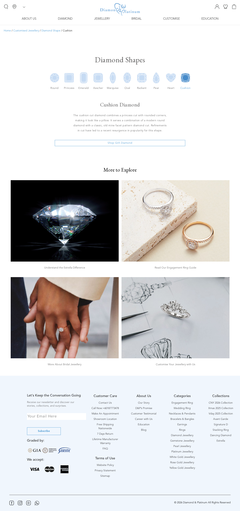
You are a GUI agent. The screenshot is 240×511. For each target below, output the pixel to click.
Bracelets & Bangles (182, 419)
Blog (143, 430)
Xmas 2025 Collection (220, 408)
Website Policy (105, 465)
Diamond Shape (50, 30)
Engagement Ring (182, 403)
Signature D (221, 424)
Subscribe (44, 431)
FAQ (105, 448)
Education (209, 18)
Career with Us (143, 419)
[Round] (54, 78)
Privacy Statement (105, 470)
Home (7, 30)
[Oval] (127, 78)
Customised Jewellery (26, 30)
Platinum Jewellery (182, 451)
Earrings (182, 424)
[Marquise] (112, 78)
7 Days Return (105, 434)
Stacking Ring (221, 430)
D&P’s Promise (143, 408)
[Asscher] (98, 78)
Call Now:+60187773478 (105, 408)
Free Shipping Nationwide (105, 426)
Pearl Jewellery (182, 446)
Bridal (136, 18)
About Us (29, 18)
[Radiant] (141, 78)
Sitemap (105, 476)
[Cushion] (185, 78)
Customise (171, 18)
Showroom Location (105, 419)
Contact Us (105, 403)
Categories (182, 396)
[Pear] (156, 78)
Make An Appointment (105, 413)
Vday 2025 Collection (221, 413)
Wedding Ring (182, 408)
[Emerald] (83, 78)
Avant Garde (220, 419)
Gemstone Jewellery (182, 441)
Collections (220, 396)
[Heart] (171, 78)
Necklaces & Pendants (182, 413)
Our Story (143, 403)
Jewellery (102, 18)
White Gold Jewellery (182, 457)
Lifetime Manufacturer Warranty (105, 441)
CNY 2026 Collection (221, 403)
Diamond (65, 18)
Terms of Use (105, 458)
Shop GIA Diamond (120, 143)
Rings (182, 430)
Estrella (221, 441)
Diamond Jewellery (182, 435)
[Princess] (69, 78)
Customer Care (105, 396)
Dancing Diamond (220, 435)
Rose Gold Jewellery (182, 462)
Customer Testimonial (143, 413)
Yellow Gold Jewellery (182, 468)
